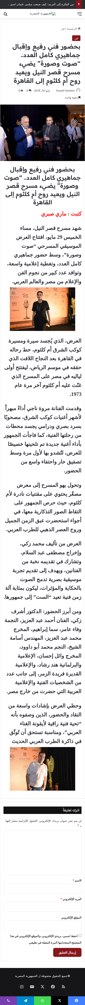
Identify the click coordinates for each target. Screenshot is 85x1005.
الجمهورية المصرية (26, 976)
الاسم (77, 880)
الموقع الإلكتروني (71, 917)
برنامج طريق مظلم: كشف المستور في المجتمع (45, 5)
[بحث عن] (5, 15)
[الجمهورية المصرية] (43, 13)
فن (63, 28)
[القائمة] (79, 15)
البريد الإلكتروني (71, 899)
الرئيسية (72, 28)
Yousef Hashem (65, 90)
